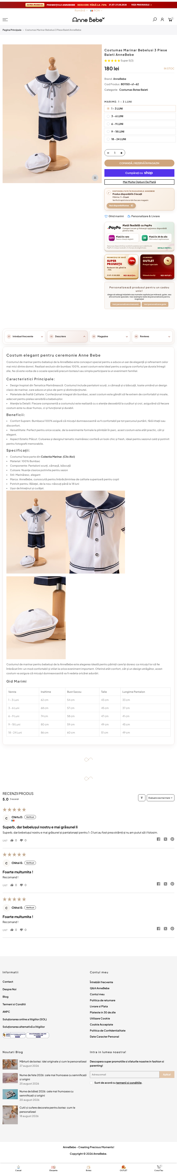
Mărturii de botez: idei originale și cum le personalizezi (53, 1061)
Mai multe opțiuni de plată (139, 181)
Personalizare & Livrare (145, 216)
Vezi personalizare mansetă (125, 304)
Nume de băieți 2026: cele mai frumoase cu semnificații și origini (46, 1093)
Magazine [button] (102, 336)
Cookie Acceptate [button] (101, 1024)
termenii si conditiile (129, 1082)
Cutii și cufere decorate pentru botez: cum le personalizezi (47, 1109)
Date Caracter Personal (104, 1036)
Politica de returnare (102, 1000)
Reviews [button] (144, 336)
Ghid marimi (116, 216)
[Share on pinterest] (172, 839)
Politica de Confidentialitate (107, 1030)
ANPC (6, 1011)
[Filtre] (141, 797)
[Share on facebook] (158, 839)
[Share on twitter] (165, 839)
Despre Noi (9, 989)
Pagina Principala (12, 30)
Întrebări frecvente (101, 982)
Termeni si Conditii (14, 1004)
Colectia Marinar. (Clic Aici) (58, 456)
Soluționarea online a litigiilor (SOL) (25, 1019)
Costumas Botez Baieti (133, 89)
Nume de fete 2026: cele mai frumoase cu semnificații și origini (53, 1077)
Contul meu (97, 994)
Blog (5, 996)
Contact (8, 981)
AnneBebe (119, 78)
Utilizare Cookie (100, 1018)
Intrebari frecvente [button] (23, 336)
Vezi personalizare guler (155, 304)
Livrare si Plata (99, 1006)
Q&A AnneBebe (99, 988)
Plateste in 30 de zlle (103, 1012)
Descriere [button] (60, 336)
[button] (112, 60)
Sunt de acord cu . (118, 1082)
